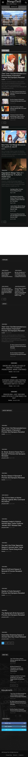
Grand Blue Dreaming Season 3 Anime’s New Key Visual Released (14, 636)
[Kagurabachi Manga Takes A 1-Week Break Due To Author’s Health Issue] (14, 165)
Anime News (4, 70)
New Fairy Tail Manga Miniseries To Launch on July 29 (13, 146)
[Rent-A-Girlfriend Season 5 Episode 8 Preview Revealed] (8, 41)
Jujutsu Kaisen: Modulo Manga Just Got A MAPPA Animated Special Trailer (17, 207)
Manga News (4, 142)
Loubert (3, 79)
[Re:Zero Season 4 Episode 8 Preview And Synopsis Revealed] (5, 101)
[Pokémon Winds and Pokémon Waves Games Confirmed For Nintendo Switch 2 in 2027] (14, 382)
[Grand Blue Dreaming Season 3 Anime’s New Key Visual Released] (14, 627)
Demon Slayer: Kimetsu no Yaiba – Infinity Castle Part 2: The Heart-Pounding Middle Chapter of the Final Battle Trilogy (20, 292)
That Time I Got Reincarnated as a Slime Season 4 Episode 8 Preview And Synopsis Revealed (14, 75)
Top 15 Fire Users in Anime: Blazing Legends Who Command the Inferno (18, 108)
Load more (13, 685)
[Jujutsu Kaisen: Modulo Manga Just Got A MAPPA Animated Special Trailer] (5, 207)
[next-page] (5, 123)
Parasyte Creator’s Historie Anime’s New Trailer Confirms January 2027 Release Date (17, 116)
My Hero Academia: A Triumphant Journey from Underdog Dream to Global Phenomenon (20, 274)
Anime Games (14, 363)
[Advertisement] (14, 241)
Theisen (3, 573)
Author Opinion (5, 270)
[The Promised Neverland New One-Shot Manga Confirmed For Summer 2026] (5, 215)
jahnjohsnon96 (6, 24)
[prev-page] (3, 123)
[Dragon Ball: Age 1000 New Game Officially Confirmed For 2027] (14, 396)
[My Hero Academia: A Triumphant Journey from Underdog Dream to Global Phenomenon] (20, 267)
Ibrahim (3, 148)
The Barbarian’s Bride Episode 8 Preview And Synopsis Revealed (13, 614)
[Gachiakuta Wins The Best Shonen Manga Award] (5, 191)
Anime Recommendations (20, 286)
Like (24, 723)
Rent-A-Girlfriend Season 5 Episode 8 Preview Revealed (12, 570)
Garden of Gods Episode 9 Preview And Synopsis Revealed (13, 592)
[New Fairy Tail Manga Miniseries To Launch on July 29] (14, 136)
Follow (23, 726)
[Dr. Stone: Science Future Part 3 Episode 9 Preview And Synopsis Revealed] (5, 93)
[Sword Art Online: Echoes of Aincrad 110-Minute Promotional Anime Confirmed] (14, 368)
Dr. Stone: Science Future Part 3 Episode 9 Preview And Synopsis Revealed (18, 93)
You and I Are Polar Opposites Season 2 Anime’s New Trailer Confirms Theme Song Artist (12, 547)
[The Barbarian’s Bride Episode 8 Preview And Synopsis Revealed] (14, 605)
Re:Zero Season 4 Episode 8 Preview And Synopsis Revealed (13, 477)
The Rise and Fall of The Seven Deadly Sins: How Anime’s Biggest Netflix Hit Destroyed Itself (7, 291)
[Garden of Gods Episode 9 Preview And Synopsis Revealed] (20, 41)
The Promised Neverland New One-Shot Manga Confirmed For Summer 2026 (18, 215)
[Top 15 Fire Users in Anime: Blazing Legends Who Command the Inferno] (5, 108)
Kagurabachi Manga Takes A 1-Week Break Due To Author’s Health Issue (13, 175)
